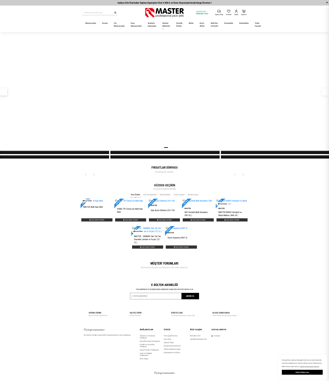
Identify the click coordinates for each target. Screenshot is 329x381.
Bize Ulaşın (144, 359)
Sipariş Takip (169, 342)
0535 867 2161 (202, 13)
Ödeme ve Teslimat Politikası (147, 337)
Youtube (216, 336)
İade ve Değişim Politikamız (146, 354)
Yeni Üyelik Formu (170, 336)
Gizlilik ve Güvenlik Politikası (147, 345)
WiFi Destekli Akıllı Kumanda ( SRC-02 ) (196, 214)
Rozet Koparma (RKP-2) (177, 238)
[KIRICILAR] (165, 152)
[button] (3, 91)
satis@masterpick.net (198, 339)
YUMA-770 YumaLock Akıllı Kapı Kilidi (130, 210)
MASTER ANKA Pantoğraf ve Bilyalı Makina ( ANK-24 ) (230, 214)
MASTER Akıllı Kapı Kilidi (93, 207)
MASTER (188, 208)
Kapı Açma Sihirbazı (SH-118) (163, 210)
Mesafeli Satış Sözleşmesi (150, 341)
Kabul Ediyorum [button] (302, 372)
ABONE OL (190, 296)
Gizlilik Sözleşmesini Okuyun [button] (309, 366)
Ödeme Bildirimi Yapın (172, 349)
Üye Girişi (167, 339)
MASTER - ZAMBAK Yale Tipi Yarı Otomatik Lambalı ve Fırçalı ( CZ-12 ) (147, 239)
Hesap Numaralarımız (172, 346)
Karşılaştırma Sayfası (172, 352)
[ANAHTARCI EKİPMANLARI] (165, 157)
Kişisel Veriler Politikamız (149, 350)
